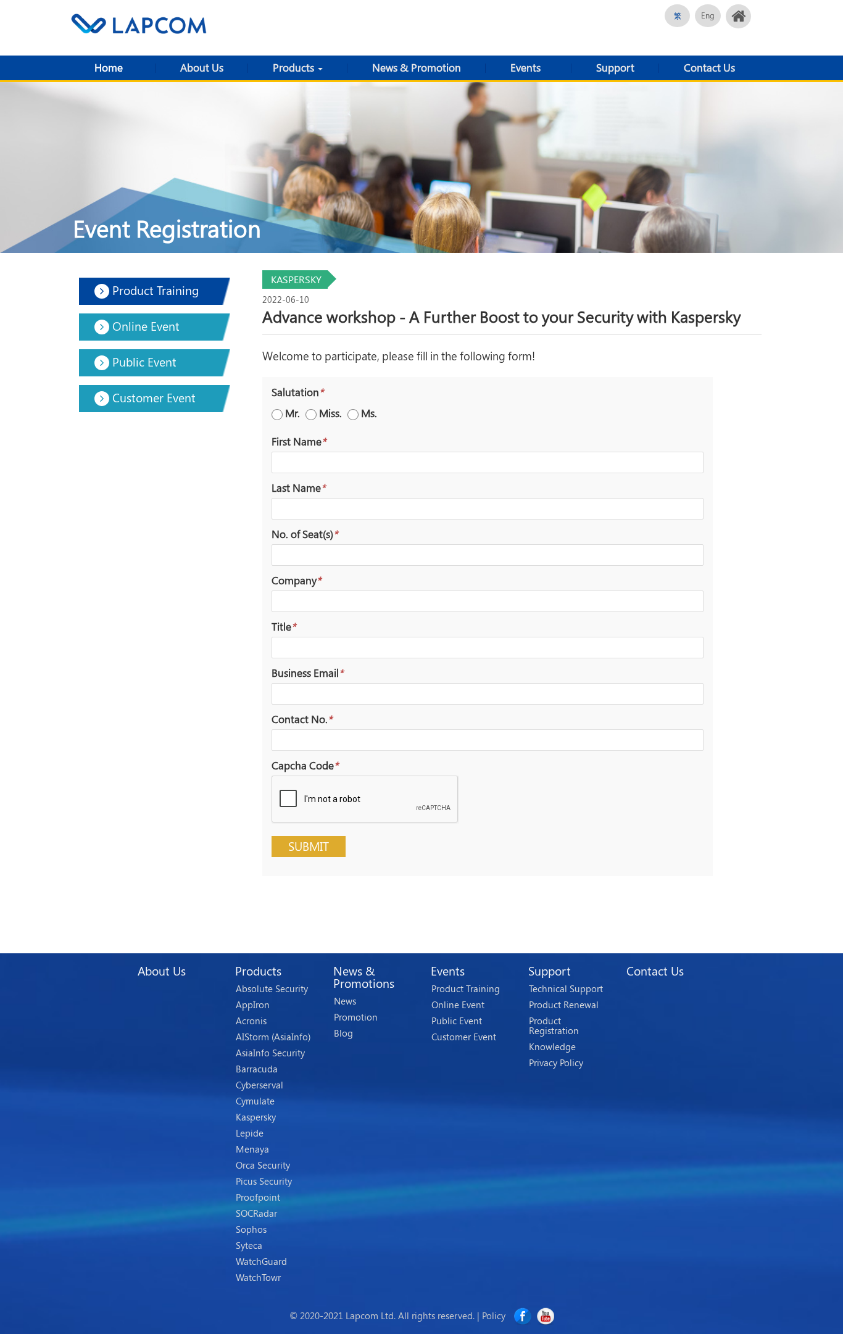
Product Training (465, 989)
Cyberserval (259, 1085)
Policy (493, 1316)
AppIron (253, 1005)
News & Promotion (416, 67)
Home (108, 67)
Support (615, 67)
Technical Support (566, 989)
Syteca (249, 1246)
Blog (343, 1033)
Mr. (292, 413)
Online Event (457, 1005)
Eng (708, 15)
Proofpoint (258, 1198)
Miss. (330, 413)
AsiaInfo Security (270, 1053)
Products (295, 67)
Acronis (251, 1021)
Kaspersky (256, 1117)
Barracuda (257, 1069)
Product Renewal (564, 1005)
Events (525, 67)
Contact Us (709, 67)
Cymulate (255, 1101)
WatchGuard (261, 1262)
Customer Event (463, 1037)
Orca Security (263, 1165)
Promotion (356, 1017)
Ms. (369, 413)
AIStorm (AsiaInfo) (273, 1037)
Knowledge (552, 1047)
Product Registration (554, 1026)
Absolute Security (272, 989)
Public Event (456, 1021)
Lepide (250, 1133)
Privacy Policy (556, 1063)
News (345, 1001)
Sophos (251, 1230)
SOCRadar (256, 1214)
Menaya (252, 1149)
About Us (201, 67)
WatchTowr (258, 1278)
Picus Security (264, 1182)
